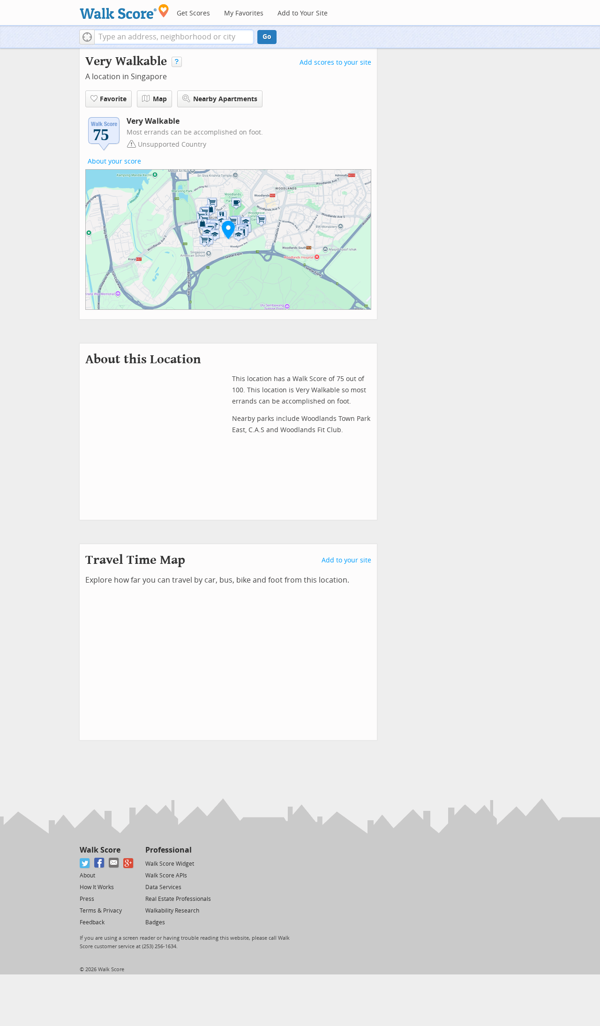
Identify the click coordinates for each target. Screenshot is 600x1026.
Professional (168, 850)
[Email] (114, 863)
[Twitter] (85, 863)
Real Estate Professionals (178, 899)
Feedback (92, 922)
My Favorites (243, 13)
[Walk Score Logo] (124, 11)
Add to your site (346, 560)
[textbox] (174, 37)
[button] (87, 37)
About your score (114, 161)
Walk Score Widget (169, 864)
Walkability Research (172, 910)
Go (266, 37)
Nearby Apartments (225, 99)
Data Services (163, 887)
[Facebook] (99, 863)
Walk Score (100, 850)
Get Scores (193, 13)
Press (87, 899)
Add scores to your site (335, 63)
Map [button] (160, 99)
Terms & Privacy (101, 910)
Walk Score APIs (166, 875)
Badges (155, 922)
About (87, 875)
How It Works (97, 887)
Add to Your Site (303, 13)
